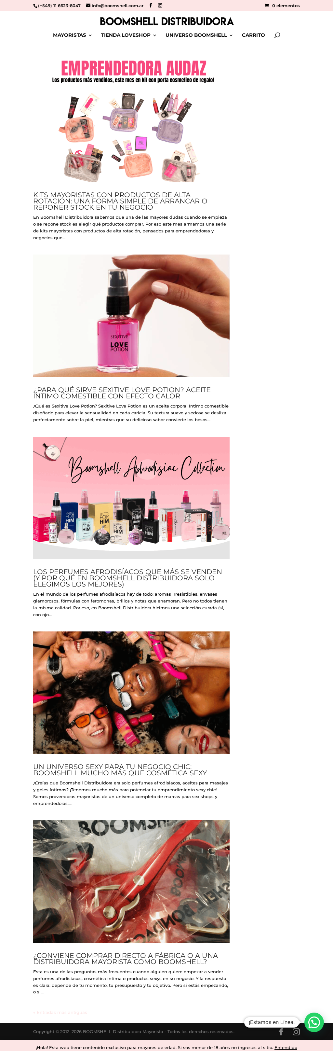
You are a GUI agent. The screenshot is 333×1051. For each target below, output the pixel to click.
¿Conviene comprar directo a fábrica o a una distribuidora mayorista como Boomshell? (125, 958)
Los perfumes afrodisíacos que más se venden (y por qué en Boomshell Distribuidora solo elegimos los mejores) (127, 578)
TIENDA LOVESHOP (126, 35)
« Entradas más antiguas (60, 1012)
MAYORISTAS (69, 35)
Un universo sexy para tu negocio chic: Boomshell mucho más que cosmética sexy (120, 770)
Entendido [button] (285, 1047)
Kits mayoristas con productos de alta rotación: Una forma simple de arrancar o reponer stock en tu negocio (120, 201)
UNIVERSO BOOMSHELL (196, 35)
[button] (314, 1022)
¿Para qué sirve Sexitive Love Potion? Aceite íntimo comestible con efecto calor (122, 393)
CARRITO (253, 35)
